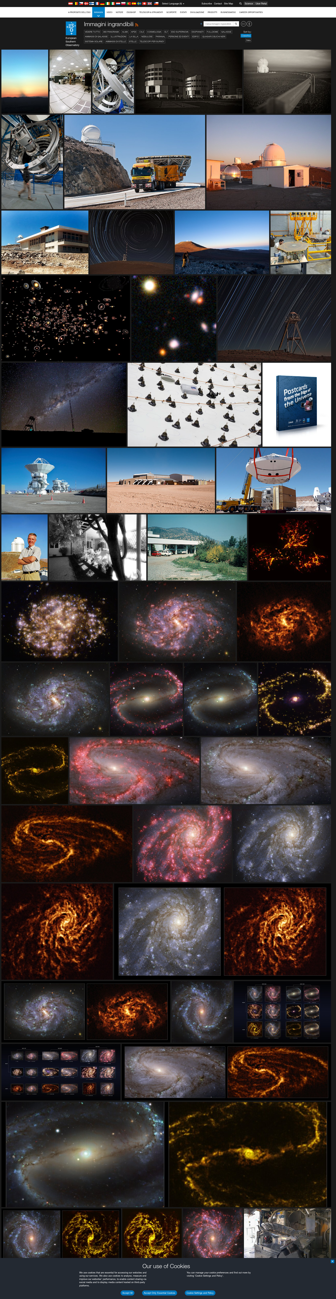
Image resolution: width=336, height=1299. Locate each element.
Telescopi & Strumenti (151, 12)
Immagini (98, 12)
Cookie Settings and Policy (200, 1292)
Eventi (183, 12)
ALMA (125, 32)
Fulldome (212, 32)
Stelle (132, 41)
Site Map (228, 3)
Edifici (195, 36)
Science (249, 3)
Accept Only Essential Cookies (159, 1292)
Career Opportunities (251, 12)
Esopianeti (198, 32)
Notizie (119, 12)
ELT (166, 32)
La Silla (133, 36)
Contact (218, 3)
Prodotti (212, 12)
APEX (133, 32)
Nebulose (147, 36)
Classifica (245, 35)
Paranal (160, 36)
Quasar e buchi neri (213, 36)
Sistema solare (94, 41)
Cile (141, 32)
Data (248, 40)
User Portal (261, 3)
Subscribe (207, 3)
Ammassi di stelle (116, 41)
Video (109, 12)
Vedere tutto (92, 32)
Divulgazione (197, 12)
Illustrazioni (118, 36)
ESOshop (131, 12)
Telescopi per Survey (152, 41)
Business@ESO (228, 12)
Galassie (226, 32)
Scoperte (171, 12)
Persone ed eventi (179, 36)
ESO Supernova (179, 32)
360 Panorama (111, 32)
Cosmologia (154, 32)
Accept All (127, 1292)
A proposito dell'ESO (79, 12)
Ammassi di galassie (96, 36)
